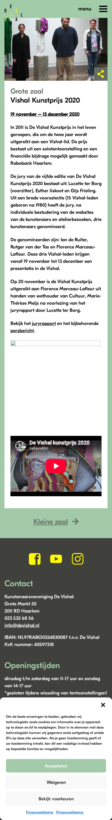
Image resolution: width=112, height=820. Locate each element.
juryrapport (44, 323)
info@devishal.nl (21, 625)
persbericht (22, 330)
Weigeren (56, 782)
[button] (103, 705)
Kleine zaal (50, 521)
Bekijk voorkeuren (56, 798)
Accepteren (56, 766)
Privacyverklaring (39, 812)
